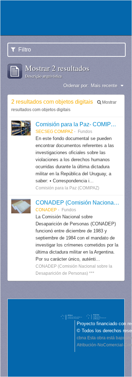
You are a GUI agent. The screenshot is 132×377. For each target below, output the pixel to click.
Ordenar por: (76, 85)
